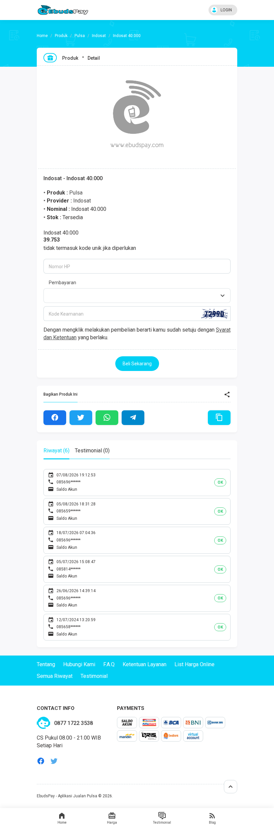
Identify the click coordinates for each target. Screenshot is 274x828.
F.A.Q (109, 664)
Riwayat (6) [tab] (56, 450)
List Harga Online (194, 664)
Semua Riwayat (55, 676)
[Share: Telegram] (133, 417)
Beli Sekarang (137, 363)
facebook (40, 761)
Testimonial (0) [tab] (92, 450)
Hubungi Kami (79, 664)
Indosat (99, 35)
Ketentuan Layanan (144, 664)
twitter (54, 761)
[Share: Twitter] (81, 417)
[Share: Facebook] (54, 417)
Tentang (46, 664)
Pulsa (80, 35)
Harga (112, 822)
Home (61, 822)
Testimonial (162, 822)
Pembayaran (62, 282)
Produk (61, 35)
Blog (212, 822)
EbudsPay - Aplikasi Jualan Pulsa (67, 796)
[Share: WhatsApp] (107, 417)
